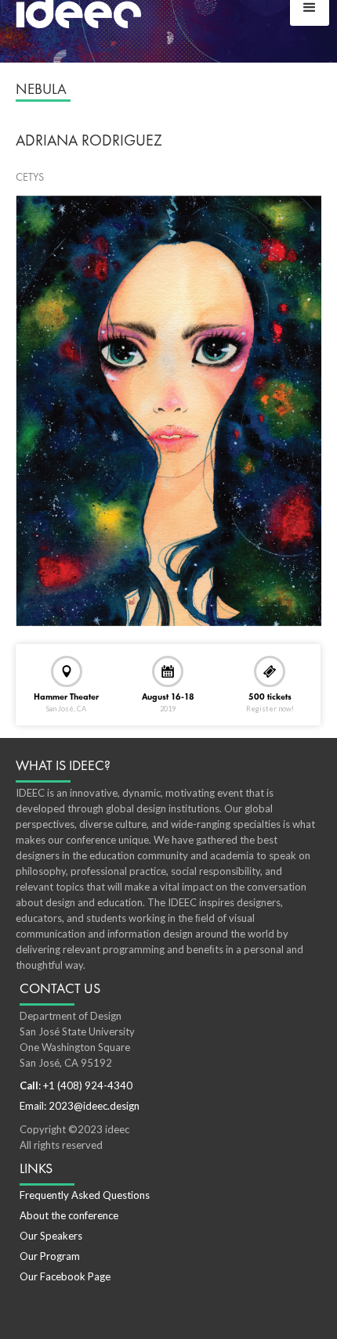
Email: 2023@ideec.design (80, 1106)
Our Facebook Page (65, 1276)
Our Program (50, 1256)
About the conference (69, 1215)
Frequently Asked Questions (85, 1195)
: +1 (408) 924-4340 (76, 1085)
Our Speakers (51, 1235)
